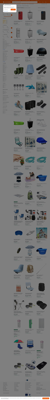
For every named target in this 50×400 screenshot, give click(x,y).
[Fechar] (15, 5)
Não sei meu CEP (6, 11)
